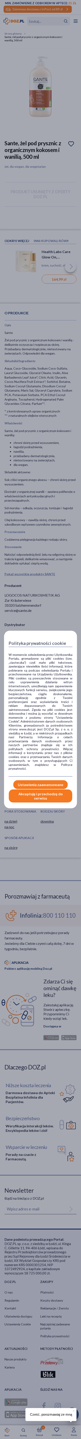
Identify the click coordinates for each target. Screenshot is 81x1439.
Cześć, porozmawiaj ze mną (51, 1414)
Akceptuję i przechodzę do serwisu (40, 796)
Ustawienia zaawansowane (40, 784)
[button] (73, 1410)
